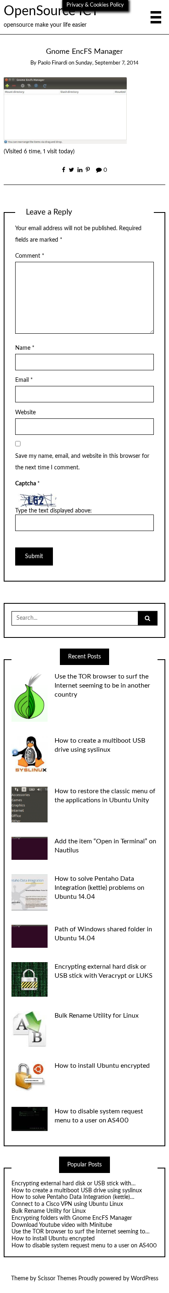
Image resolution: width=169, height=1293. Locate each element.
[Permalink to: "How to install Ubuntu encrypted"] (29, 1077)
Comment (29, 256)
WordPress (144, 1278)
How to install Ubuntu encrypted (102, 1065)
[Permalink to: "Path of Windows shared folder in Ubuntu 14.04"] (29, 936)
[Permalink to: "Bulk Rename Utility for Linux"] (29, 1029)
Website (25, 413)
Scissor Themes (57, 1278)
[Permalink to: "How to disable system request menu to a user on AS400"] (29, 1119)
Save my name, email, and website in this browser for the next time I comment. (82, 462)
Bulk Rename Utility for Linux (97, 1015)
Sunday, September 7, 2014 (107, 63)
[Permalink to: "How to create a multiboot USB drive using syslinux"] (29, 754)
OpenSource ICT (51, 11)
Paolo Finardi (52, 63)
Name (24, 348)
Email (24, 380)
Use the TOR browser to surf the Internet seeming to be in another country (102, 685)
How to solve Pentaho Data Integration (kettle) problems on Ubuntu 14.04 (99, 887)
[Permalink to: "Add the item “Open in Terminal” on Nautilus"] (29, 848)
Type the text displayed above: (53, 511)
